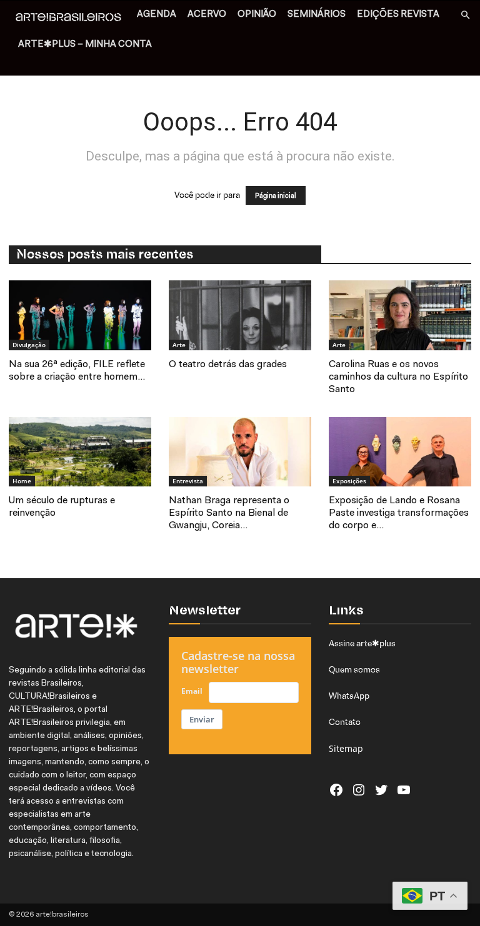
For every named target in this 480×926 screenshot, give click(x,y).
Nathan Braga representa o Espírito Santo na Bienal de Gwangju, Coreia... (229, 513)
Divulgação (29, 344)
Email (191, 691)
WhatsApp (349, 695)
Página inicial (275, 195)
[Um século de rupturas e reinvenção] (80, 452)
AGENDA (156, 14)
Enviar (201, 719)
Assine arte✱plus (362, 643)
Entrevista (187, 480)
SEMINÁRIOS (317, 14)
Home (21, 480)
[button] (465, 15)
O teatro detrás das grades (228, 365)
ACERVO (207, 14)
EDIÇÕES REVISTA (398, 14)
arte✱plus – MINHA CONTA (85, 44)
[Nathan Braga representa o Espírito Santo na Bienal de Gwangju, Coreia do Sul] (240, 452)
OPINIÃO (257, 14)
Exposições (349, 480)
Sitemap (346, 748)
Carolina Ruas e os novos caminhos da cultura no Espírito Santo (398, 377)
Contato (345, 721)
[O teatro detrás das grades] (240, 315)
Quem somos (354, 669)
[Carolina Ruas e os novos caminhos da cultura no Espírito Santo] (400, 315)
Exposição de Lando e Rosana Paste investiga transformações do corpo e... (399, 513)
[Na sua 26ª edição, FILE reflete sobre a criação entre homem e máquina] (80, 315)
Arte (179, 344)
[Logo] (71, 19)
